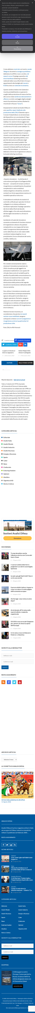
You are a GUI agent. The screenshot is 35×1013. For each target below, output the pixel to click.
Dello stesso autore (26, 363)
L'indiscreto (7, 467)
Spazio (5, 457)
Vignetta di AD (8, 480)
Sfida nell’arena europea (13, 800)
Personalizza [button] (17, 49)
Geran (20, 104)
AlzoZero (6, 477)
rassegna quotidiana (23, 71)
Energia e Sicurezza (9, 454)
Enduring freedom (9, 470)
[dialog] (17, 26)
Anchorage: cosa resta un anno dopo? (21, 600)
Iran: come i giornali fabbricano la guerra (21, 858)
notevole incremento (21, 85)
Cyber (5, 461)
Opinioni (6, 474)
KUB (5, 85)
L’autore (9, 363)
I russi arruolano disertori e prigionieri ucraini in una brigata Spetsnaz (21, 566)
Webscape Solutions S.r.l (21, 1008)
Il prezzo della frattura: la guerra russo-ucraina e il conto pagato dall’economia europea (22, 589)
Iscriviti (5, 667)
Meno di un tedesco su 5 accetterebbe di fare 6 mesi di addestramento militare (21, 869)
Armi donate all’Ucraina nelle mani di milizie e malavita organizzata (21, 612)
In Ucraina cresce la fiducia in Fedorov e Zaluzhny (21, 634)
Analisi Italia (7, 441)
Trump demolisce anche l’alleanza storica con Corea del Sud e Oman (21, 555)
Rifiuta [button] (17, 43)
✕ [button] (32, 3)
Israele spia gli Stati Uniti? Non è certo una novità (22, 577)
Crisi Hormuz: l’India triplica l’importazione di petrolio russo (22, 879)
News (5, 464)
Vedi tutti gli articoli (19, 380)
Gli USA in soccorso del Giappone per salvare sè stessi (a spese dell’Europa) (22, 623)
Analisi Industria (8, 447)
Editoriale (6, 437)
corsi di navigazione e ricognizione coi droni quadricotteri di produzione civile (17, 321)
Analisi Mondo (8, 444)
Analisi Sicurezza (8, 451)
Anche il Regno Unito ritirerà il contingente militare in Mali (24, 352)
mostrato (17, 69)
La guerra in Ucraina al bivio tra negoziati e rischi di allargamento (8, 352)
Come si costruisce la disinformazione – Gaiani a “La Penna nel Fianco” (21, 890)
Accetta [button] (17, 37)
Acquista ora (18, 986)
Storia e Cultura (8, 484)
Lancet (25, 83)
